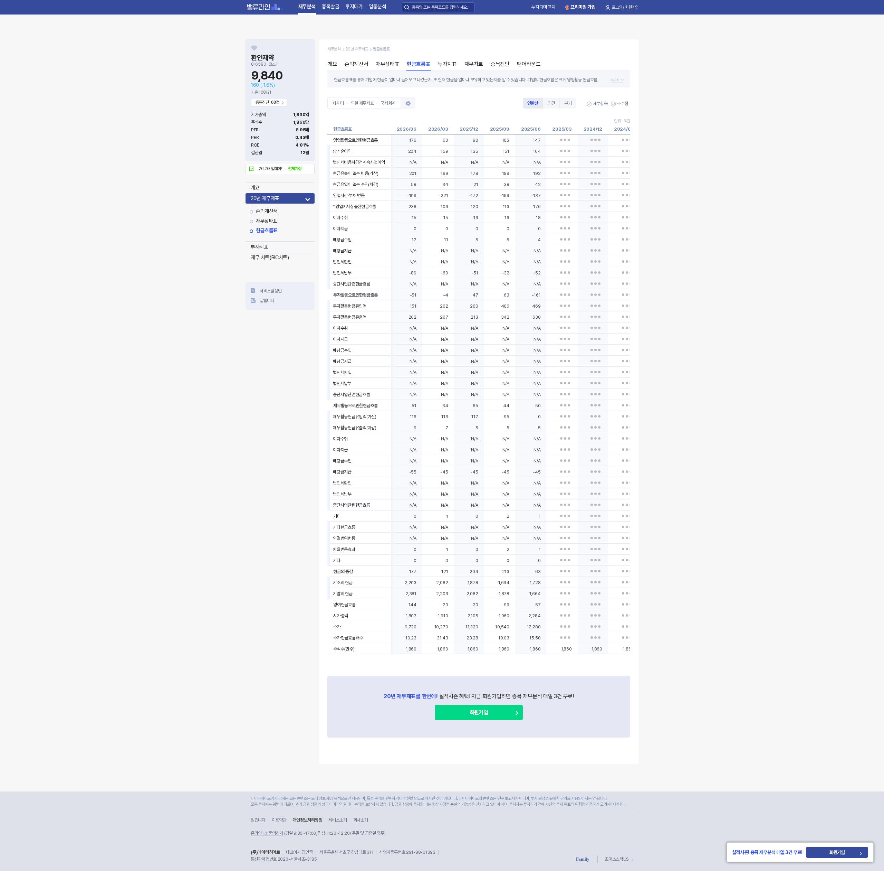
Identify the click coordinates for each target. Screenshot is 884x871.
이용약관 (279, 820)
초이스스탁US (617, 859)
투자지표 (259, 247)
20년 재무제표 (265, 198)
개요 (255, 188)
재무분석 (307, 6)
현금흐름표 (267, 230)
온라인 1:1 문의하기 (267, 833)
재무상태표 (267, 221)
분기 (567, 103)
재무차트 (473, 64)
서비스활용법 (271, 290)
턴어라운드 (528, 64)
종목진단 (500, 64)
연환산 (532, 103)
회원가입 (479, 712)
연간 (551, 103)
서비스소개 (337, 820)
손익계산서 (267, 211)
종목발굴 (330, 6)
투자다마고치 (543, 7)
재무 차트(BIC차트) (270, 257)
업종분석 (377, 6)
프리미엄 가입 (583, 7)
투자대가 (354, 6)
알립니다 (267, 300)
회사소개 (360, 820)
